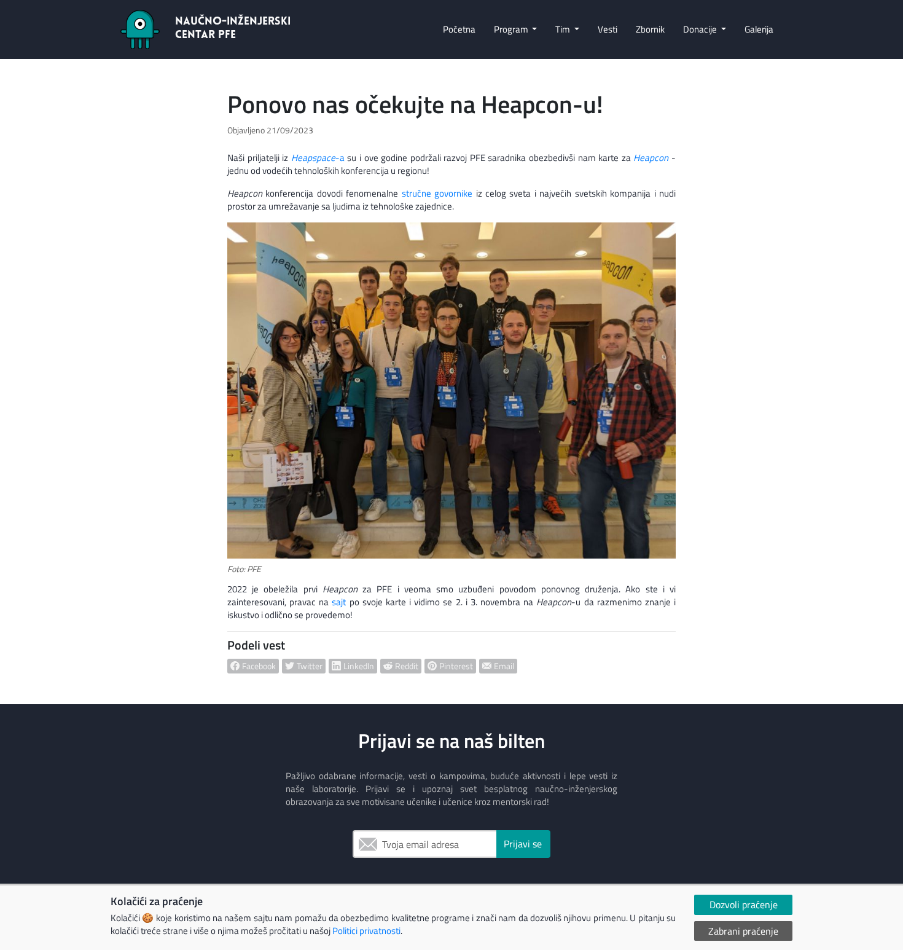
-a (318, 158)
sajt (339, 602)
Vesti (607, 29)
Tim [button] (563, 29)
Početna (459, 29)
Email (365, 844)
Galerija (759, 29)
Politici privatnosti (366, 931)
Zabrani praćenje (743, 931)
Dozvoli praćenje (744, 904)
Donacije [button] (701, 29)
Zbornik (650, 29)
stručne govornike (437, 193)
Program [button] (512, 29)
